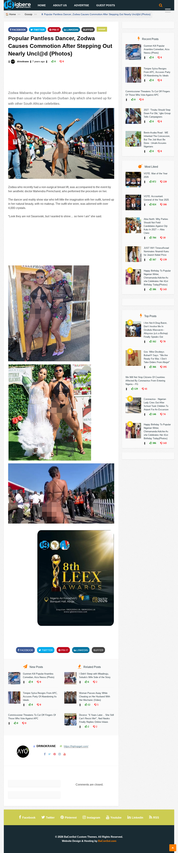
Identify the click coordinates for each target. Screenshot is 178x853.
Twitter (38, 29)
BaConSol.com (107, 840)
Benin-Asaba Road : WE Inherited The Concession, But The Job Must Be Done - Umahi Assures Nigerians (157, 139)
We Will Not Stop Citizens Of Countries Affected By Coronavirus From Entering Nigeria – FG (145, 380)
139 (164, 259)
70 (163, 341)
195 (164, 367)
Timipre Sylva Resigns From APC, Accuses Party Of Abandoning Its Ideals (40, 696)
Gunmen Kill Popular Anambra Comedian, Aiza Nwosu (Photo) (156, 49)
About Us (60, 5)
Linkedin (72, 29)
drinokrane (23, 61)
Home (42, 5)
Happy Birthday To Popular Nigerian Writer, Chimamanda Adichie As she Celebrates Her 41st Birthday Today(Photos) (157, 277)
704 (154, 237)
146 (154, 414)
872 (154, 181)
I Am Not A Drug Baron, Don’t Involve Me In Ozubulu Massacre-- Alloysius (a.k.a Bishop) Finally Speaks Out (156, 330)
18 (163, 237)
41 (145, 389)
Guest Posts (105, 5)
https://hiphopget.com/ (76, 746)
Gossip (28, 14)
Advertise (81, 5)
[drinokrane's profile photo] (13, 61)
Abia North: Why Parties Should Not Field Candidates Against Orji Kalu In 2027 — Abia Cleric (156, 226)
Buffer (88, 29)
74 (163, 414)
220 (164, 181)
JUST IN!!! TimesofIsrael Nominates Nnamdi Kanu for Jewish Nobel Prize (156, 251)
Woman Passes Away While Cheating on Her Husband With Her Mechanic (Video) (94, 696)
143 (164, 289)
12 (88, 704)
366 (154, 367)
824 (154, 204)
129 (136, 389)
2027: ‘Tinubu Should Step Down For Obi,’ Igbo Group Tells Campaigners (157, 113)
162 (154, 341)
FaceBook (18, 29)
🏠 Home (11, 14)
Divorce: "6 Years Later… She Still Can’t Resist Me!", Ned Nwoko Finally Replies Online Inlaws (96, 718)
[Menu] (168, 11)
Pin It (55, 29)
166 (164, 204)
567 (154, 259)
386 (154, 289)
